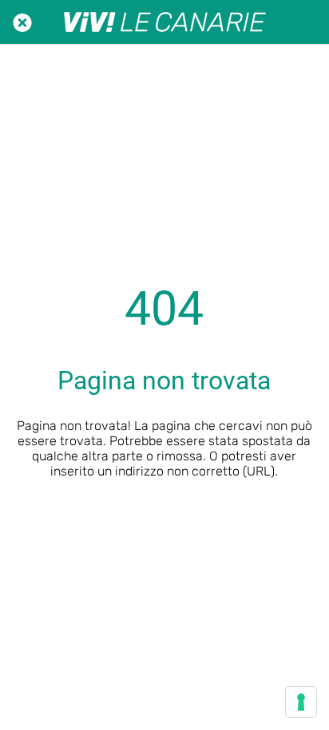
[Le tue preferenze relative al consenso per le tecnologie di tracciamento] (301, 702)
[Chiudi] (22, 22)
